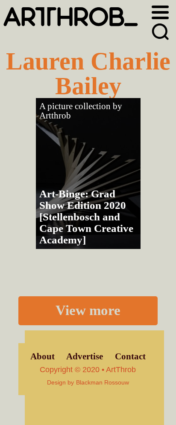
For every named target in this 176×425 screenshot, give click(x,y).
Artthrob (55, 116)
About (42, 356)
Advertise (84, 356)
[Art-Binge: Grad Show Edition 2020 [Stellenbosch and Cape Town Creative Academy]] (88, 173)
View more (88, 310)
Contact (130, 356)
